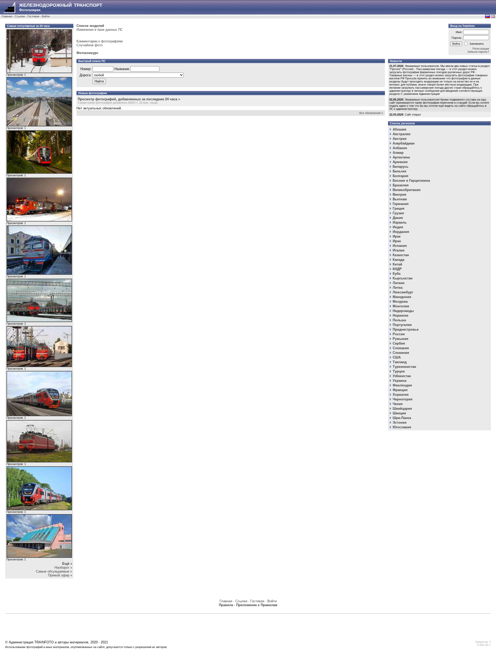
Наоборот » (63, 567)
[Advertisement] (153, 627)
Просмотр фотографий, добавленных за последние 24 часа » (129, 99)
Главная (7, 16)
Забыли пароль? (478, 51)
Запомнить (476, 43)
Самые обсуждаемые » (54, 571)
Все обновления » (371, 113)
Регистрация (480, 48)
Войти (46, 16)
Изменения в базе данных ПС (99, 30)
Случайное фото (89, 45)
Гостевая (33, 16)
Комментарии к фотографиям (99, 41)
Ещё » (67, 564)
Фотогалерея (60, 7)
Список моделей (90, 26)
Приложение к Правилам (256, 605)
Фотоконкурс (87, 53)
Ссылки (20, 16)
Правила (226, 605)
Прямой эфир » (60, 575)
